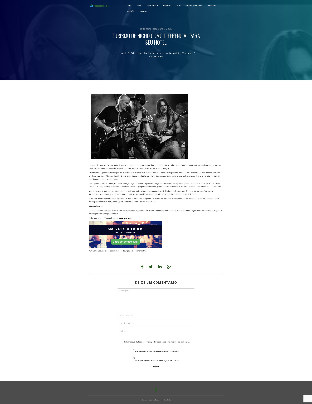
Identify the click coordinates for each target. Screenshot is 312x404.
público (177, 53)
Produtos (167, 6)
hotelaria (156, 53)
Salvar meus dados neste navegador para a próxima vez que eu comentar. (157, 342)
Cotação (130, 11)
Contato (143, 11)
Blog (179, 6)
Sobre (139, 6)
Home (129, 6)
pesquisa (167, 53)
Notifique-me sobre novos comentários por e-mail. (157, 351)
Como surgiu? (152, 6)
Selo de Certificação (194, 6)
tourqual (121, 53)
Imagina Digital (166, 400)
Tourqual (187, 53)
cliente (139, 53)
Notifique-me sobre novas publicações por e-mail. (157, 360)
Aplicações (212, 6)
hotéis (147, 53)
